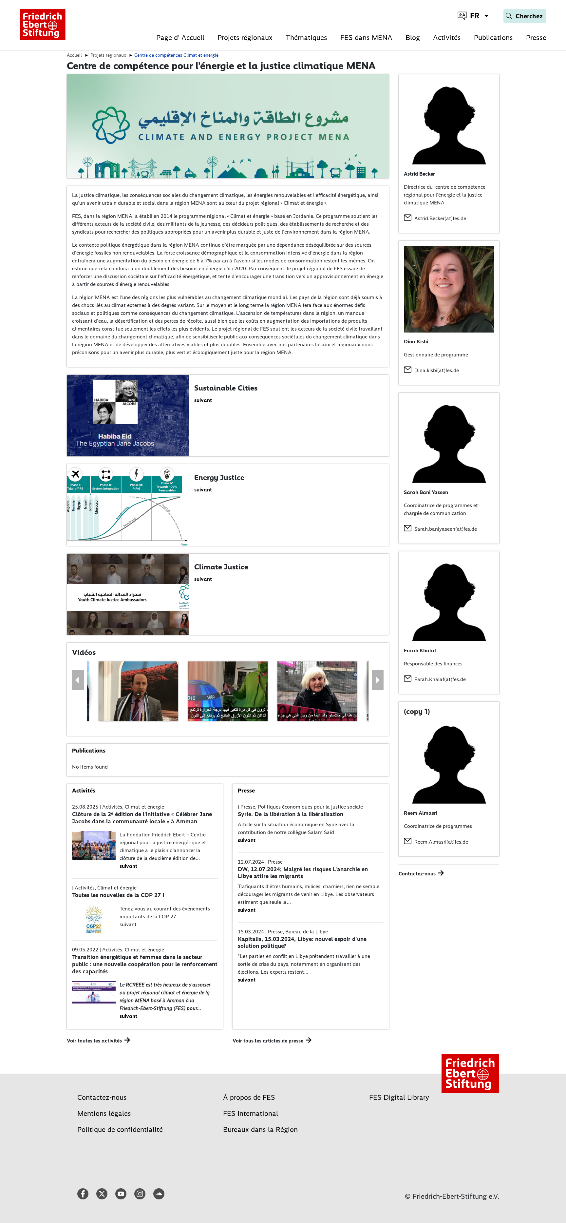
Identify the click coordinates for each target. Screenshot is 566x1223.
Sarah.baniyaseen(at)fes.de (445, 529)
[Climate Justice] (128, 594)
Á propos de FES (249, 1097)
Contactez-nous (417, 873)
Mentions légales (104, 1113)
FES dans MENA (366, 37)
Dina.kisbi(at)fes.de (436, 370)
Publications (493, 37)
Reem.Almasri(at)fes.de (441, 842)
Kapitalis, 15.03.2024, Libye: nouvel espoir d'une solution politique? (302, 942)
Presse (536, 37)
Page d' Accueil (180, 37)
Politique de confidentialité (120, 1129)
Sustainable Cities (225, 387)
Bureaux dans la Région (260, 1129)
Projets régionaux (245, 37)
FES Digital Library (399, 1097)
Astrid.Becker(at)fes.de (440, 218)
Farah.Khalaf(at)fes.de (440, 679)
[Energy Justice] (128, 504)
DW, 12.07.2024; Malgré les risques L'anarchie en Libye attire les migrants (303, 873)
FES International (250, 1113)
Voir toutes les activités (94, 1041)
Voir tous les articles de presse (268, 1041)
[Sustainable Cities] (128, 415)
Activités (447, 37)
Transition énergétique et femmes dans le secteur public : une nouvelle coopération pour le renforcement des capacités (144, 964)
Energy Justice (219, 477)
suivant (203, 400)
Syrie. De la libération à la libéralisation (290, 814)
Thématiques (306, 37)
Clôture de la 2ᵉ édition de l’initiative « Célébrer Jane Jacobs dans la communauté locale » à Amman (142, 818)
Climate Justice (221, 566)
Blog (413, 37)
